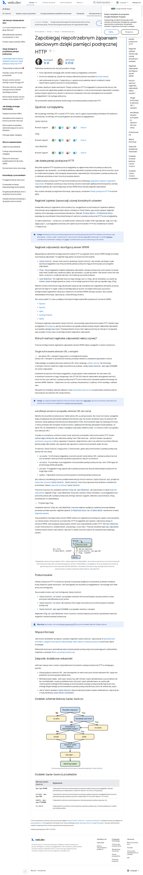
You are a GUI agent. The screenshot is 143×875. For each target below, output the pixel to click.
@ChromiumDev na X (132, 843)
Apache (42, 307)
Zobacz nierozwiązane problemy (102, 847)
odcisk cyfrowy (93, 363)
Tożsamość (80, 13)
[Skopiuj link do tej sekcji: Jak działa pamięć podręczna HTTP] (76, 161)
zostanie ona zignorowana (73, 403)
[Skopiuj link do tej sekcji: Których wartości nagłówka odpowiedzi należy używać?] (99, 338)
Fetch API (87, 237)
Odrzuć (112, 32)
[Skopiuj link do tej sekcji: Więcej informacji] (56, 632)
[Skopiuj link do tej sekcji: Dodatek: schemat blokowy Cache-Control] (85, 699)
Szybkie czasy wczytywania (26, 13)
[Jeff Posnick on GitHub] (69, 63)
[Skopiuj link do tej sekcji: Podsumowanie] (54, 575)
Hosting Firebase (45, 315)
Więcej (79, 2)
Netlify (41, 319)
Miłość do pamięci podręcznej (62, 652)
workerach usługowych (44, 441)
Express (42, 304)
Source (83, 128)
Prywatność (42, 870)
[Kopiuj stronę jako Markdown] (50, 51)
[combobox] (102, 2)
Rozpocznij (130, 32)
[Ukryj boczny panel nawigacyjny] (25, 871)
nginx (41, 311)
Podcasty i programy (115, 860)
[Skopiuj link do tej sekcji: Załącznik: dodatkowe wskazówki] (74, 659)
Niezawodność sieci (96, 13)
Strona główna (39, 32)
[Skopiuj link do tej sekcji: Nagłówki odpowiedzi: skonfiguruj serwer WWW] (91, 247)
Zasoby (31, 2)
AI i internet (7, 13)
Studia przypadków (116, 855)
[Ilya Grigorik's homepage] (48, 63)
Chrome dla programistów (116, 845)
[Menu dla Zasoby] (37, 2)
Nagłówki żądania (41, 513)
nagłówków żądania (98, 181)
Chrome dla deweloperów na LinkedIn (132, 852)
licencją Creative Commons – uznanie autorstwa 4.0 (83, 820)
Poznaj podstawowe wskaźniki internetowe (56, 13)
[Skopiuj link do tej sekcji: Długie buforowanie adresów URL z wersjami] (80, 351)
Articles (6, 9)
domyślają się (50, 326)
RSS (128, 858)
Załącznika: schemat (49, 482)
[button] (77, 357)
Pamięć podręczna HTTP (99, 191)
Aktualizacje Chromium (116, 850)
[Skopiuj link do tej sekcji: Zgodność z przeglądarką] (65, 107)
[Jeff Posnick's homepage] (72, 63)
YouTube (130, 848)
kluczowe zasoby (101, 77)
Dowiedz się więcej (49, 2)
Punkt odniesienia (66, 2)
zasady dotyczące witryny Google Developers (89, 823)
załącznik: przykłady (65, 485)
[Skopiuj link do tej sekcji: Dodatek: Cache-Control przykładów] (79, 774)
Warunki (33, 870)
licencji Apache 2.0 (37, 823)
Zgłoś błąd (100, 843)
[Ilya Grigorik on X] (45, 63)
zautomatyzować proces (82, 390)
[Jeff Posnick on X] (66, 63)
